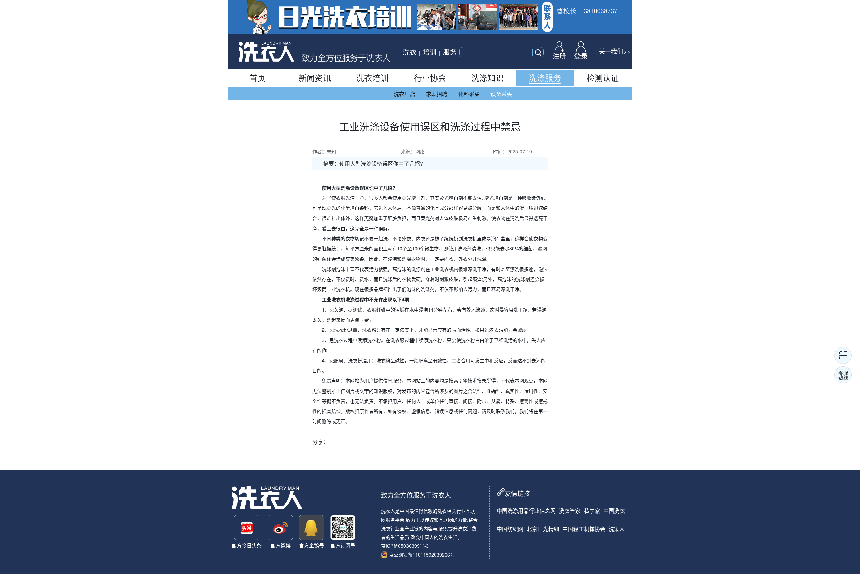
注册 (559, 55)
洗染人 (617, 529)
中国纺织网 (510, 529)
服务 (450, 52)
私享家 (592, 511)
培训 (429, 52)
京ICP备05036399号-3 (405, 545)
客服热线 (843, 375)
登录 (581, 55)
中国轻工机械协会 (583, 529)
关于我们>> (615, 51)
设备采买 (501, 94)
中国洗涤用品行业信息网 (526, 511)
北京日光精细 (543, 529)
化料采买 (469, 94)
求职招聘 (436, 94)
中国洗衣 (614, 511)
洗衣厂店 (404, 94)
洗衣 (409, 52)
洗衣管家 (569, 511)
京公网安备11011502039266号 (422, 554)
